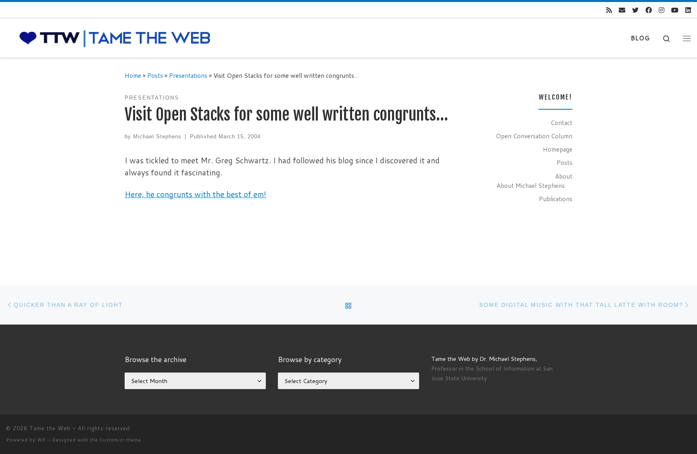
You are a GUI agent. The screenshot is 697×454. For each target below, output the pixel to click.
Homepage (557, 149)
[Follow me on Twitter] (635, 10)
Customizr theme (120, 440)
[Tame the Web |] (115, 38)
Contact (561, 122)
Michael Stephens (157, 136)
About (563, 176)
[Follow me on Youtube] (674, 10)
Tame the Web (50, 428)
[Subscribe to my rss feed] (609, 10)
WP (41, 440)
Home (133, 75)
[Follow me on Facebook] (648, 10)
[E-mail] (622, 10)
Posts (155, 75)
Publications (555, 198)
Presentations (188, 75)
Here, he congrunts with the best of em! (195, 194)
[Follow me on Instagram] (661, 10)
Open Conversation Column (534, 135)
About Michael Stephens (531, 185)
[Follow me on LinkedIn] (688, 10)
